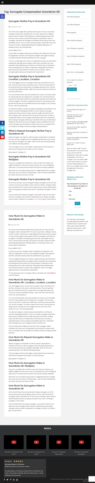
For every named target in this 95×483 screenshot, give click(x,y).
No (70, 195)
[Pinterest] (2, 137)
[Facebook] (2, 123)
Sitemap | (87, 479)
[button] (2, 16)
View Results (77, 207)
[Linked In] (2, 132)
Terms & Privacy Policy (74, 98)
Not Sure (72, 199)
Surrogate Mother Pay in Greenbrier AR (29, 21)
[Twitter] (2, 127)
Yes (70, 191)
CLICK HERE (37, 199)
